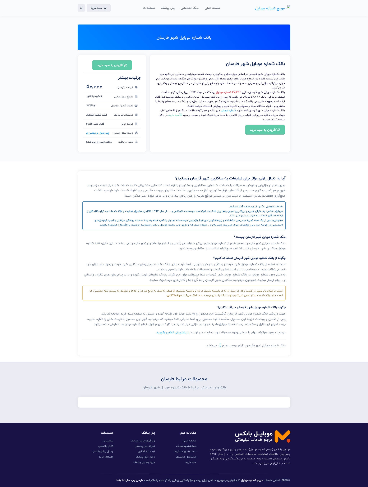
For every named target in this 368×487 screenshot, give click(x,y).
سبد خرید (96, 8)
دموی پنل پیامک (145, 456)
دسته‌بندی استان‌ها (185, 451)
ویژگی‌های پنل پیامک (143, 440)
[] (220, 345)
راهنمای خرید (106, 456)
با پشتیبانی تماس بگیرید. (172, 332)
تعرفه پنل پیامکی (145, 446)
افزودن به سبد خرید (263, 129)
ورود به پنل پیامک (144, 462)
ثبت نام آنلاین (146, 451)
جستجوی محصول (186, 456)
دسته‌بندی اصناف (186, 446)
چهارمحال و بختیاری (97, 132)
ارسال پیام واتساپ (102, 451)
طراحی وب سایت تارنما (130, 480)
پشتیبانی (108, 440)
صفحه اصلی (189, 440)
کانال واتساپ (105, 446)
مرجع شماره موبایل (252, 480)
